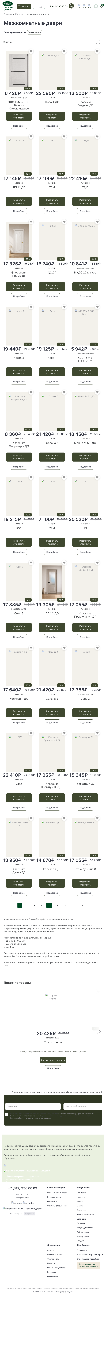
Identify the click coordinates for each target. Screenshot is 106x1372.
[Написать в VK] (28, 1203)
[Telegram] (85, 6)
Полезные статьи (54, 1254)
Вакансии (51, 1272)
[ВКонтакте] (90, 6)
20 (66, 905)
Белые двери (34, 32)
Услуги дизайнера (85, 1228)
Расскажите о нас (22, 1214)
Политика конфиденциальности (87, 1288)
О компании (52, 1276)
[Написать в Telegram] (17, 1203)
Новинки (81, 1197)
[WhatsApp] (80, 6)
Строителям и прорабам (88, 1259)
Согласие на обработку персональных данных (75, 1114)
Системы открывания (57, 1206)
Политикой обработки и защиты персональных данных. (30, 1118)
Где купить (82, 1193)
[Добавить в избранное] (31, 51)
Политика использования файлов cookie (58, 1288)
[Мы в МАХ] (96, 6)
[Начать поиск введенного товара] (40, 6)
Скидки (80, 1241)
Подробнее (19, 126)
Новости (51, 1263)
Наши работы (83, 1236)
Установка (81, 1219)
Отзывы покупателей (56, 1268)
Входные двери (54, 1197)
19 (57, 905)
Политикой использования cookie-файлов (25, 1116)
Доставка (81, 1210)
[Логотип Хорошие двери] (7, 9)
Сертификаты (53, 1259)
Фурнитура (52, 1201)
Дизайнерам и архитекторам (90, 1254)
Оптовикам (82, 1250)
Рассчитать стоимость (19, 116)
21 (74, 905)
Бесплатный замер (85, 1214)
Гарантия (81, 1223)
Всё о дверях (83, 1232)
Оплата (80, 1206)
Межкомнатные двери (57, 1193)
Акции (79, 1201)
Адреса (50, 1250)
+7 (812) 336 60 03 (57, 6)
